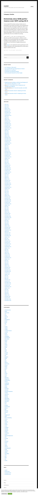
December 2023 (8, 138)
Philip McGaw (7, 82)
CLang (6, 326)
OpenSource (7, 399)
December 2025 (8, 112)
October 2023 (7, 141)
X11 (5, 459)
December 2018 (8, 216)
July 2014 (6, 238)
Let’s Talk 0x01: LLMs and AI (10, 67)
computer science (8, 330)
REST (6, 416)
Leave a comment (19, 50)
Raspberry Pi (7, 414)
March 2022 (7, 163)
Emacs (6, 340)
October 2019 (7, 202)
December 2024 (8, 123)
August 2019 (7, 205)
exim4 (6, 344)
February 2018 (7, 227)
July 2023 (6, 145)
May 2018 (7, 223)
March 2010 (7, 294)
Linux (9, 50)
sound (6, 434)
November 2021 (8, 169)
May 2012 (7, 263)
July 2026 (7, 104)
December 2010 (8, 282)
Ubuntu (6, 446)
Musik (6, 387)
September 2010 (8, 286)
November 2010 (8, 283)
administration (8, 309)
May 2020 (7, 192)
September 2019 (8, 203)
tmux (6, 443)
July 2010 (6, 289)
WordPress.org (8, 474)
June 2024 (7, 131)
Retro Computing (8, 417)
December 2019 (8, 199)
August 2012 (7, 259)
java (5, 369)
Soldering (7, 432)
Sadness (6, 421)
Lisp (5, 376)
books (6, 321)
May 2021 (7, 176)
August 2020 (7, 188)
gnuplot (6, 352)
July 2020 (6, 189)
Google (6, 354)
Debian (6, 334)
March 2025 (7, 119)
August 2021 (7, 173)
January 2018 (7, 228)
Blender (6, 316)
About (5, 487)
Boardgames (7, 319)
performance (7, 406)
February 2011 (7, 279)
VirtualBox (7, 453)
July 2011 (6, 275)
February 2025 (7, 120)
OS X (11, 50)
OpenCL (6, 395)
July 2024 (6, 130)
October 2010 (7, 285)
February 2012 (7, 267)
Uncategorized (8, 448)
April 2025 (7, 118)
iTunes (6, 365)
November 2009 (8, 300)
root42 (6, 6)
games (6, 345)
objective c (7, 394)
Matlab (6, 381)
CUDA (6, 333)
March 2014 (7, 239)
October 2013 (7, 245)
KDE (5, 372)
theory (6, 442)
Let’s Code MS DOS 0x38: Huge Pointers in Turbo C (15, 68)
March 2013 (7, 253)
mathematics (7, 380)
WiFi (6, 457)
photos (6, 408)
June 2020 (7, 191)
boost (6, 322)
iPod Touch (7, 363)
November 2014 (8, 235)
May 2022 (7, 162)
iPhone (6, 362)
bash (6, 315)
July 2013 (6, 249)
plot (5, 409)
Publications (6, 485)
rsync (6, 420)
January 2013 (7, 254)
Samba (14, 50)
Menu (32, 6)
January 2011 (7, 281)
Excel (6, 343)
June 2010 (7, 290)
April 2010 (7, 293)
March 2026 (7, 108)
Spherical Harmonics (9, 435)
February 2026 (8, 109)
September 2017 (8, 230)
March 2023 (7, 149)
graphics (6, 356)
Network (6, 390)
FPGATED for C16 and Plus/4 (10, 70)
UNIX (6, 449)
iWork (6, 366)
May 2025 (7, 116)
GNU (6, 351)
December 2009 (8, 299)
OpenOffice (7, 398)
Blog (6, 318)
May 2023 (7, 147)
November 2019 (8, 201)
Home (5, 480)
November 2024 (8, 125)
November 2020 (8, 184)
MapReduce (7, 379)
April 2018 (7, 224)
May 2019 (7, 209)
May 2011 (6, 278)
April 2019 (7, 210)
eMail (6, 341)
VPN (5, 455)
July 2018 (6, 220)
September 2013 (8, 246)
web (5, 456)
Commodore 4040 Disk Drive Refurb (12, 71)
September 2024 (8, 127)
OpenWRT (7, 401)
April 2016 (7, 231)
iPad (5, 361)
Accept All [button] (10, 493)
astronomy (7, 312)
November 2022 (8, 154)
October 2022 (7, 155)
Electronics (7, 338)
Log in (6, 470)
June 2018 (7, 221)
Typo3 (6, 445)
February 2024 (7, 137)
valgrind (6, 450)
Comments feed (8, 472)
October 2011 (7, 272)
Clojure (6, 327)
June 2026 (7, 105)
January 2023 (7, 151)
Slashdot (6, 430)
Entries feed (7, 471)
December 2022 (8, 152)
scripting (6, 427)
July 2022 (6, 159)
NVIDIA (6, 392)
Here (8, 44)
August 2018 (7, 218)
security (6, 428)
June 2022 (7, 160)
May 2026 (7, 107)
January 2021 (7, 181)
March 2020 (7, 195)
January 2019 (7, 214)
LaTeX (6, 373)
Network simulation (9, 391)
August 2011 (7, 274)
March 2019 (7, 212)
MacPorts (7, 377)
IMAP (6, 358)
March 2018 (7, 225)
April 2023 (7, 148)
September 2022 (8, 156)
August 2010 (7, 288)
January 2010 (7, 297)
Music (6, 385)
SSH (5, 437)
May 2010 (7, 292)
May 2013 (6, 250)
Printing (6, 410)
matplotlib (7, 383)
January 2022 (7, 166)
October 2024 (7, 126)
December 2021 (8, 167)
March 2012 (7, 265)
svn (5, 439)
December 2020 (8, 183)
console (6, 332)
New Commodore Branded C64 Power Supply (13, 72)
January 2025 (7, 122)
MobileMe (7, 384)
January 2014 (7, 242)
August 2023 (7, 144)
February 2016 (7, 232)
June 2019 (7, 207)
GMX (6, 350)
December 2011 (8, 270)
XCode (6, 460)
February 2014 (7, 241)
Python (6, 412)
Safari (6, 423)
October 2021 (7, 170)
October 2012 (7, 256)
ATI (5, 314)
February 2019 (7, 213)
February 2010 (7, 296)
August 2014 (7, 236)
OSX (5, 403)
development (7, 337)
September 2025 (8, 115)
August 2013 (7, 247)
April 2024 (7, 134)
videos (6, 452)
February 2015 (7, 234)
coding (6, 329)
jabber (6, 367)
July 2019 (6, 206)
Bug (5, 323)
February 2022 (7, 165)
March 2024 (7, 136)
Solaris (6, 431)
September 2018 (8, 217)
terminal (6, 441)
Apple (6, 311)
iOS (5, 359)
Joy (5, 370)
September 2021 (8, 172)
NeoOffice (7, 388)
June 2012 (7, 261)
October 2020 (7, 185)
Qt (5, 413)
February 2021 (7, 180)
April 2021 (7, 177)
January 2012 (7, 268)
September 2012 (8, 257)
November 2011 (8, 271)
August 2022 (7, 158)
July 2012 (6, 260)
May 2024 (7, 133)
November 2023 (8, 140)
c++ (5, 325)
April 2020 (7, 194)
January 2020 (7, 198)
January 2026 (7, 111)
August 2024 (7, 129)
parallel (6, 405)
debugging (7, 336)
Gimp (6, 347)
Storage (6, 438)
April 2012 (7, 264)
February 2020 (7, 196)
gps (5, 355)
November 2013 (8, 243)
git (5, 348)
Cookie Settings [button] (4, 493)
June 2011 (6, 276)
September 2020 (8, 187)
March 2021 (7, 178)
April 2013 (7, 252)
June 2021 (7, 174)
